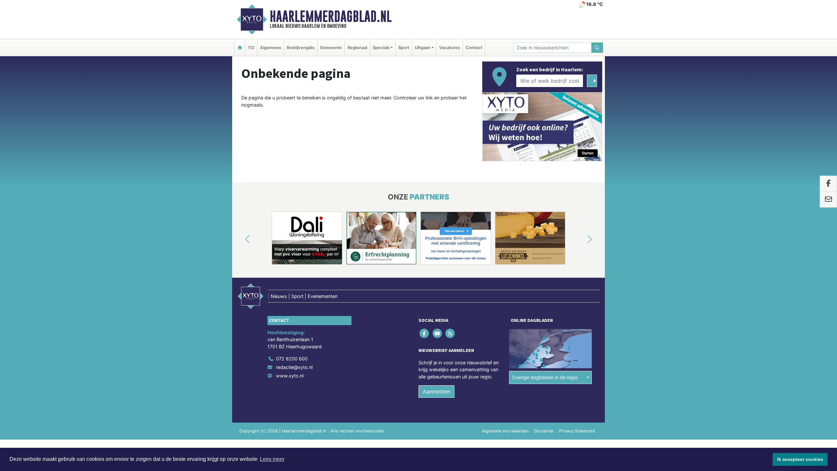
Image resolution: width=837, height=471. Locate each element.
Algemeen (270, 47)
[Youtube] (437, 333)
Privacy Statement (577, 430)
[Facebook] (424, 333)
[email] (828, 199)
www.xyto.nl (289, 375)
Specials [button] (381, 47)
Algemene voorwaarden (505, 430)
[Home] (240, 47)
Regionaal (357, 47)
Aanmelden (436, 391)
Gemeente (331, 47)
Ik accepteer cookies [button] (800, 459)
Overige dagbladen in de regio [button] (545, 377)
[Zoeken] (597, 48)
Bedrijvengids (301, 47)
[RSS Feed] (450, 333)
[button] (240, 239)
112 (251, 47)
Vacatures (449, 47)
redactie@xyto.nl (294, 367)
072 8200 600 (292, 358)
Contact (474, 47)
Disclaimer (544, 430)
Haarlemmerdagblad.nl (331, 16)
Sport (403, 47)
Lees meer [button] (272, 459)
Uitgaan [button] (422, 47)
